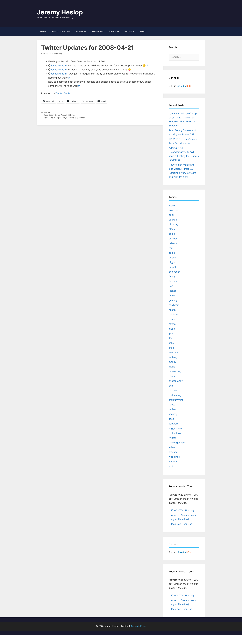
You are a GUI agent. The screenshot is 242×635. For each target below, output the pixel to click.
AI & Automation (61, 31)
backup (173, 219)
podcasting (175, 395)
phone (172, 376)
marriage (174, 352)
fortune (173, 281)
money (172, 361)
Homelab (81, 31)
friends (172, 290)
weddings (174, 456)
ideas (172, 328)
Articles (114, 31)
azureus (173, 210)
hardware (174, 305)
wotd (171, 466)
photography (176, 381)
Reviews (129, 31)
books (172, 233)
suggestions (175, 428)
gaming (173, 300)
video (172, 447)
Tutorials (98, 31)
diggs (172, 262)
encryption (174, 271)
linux (171, 347)
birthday (173, 224)
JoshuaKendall (59, 65)
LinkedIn (181, 86)
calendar (173, 243)
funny (172, 295)
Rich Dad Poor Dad (181, 524)
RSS (188, 86)
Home (43, 31)
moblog (173, 357)
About (143, 31)
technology (175, 433)
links (171, 343)
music (172, 366)
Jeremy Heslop (60, 12)
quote (172, 404)
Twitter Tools (62, 93)
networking (175, 371)
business (174, 238)
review (172, 409)
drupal (172, 267)
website (173, 452)
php (171, 385)
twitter (47, 112)
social (172, 418)
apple (172, 205)
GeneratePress (138, 626)
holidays (173, 314)
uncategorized (177, 442)
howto (172, 324)
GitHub (172, 86)
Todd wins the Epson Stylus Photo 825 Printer (64, 118)
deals (172, 252)
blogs (172, 229)
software (174, 423)
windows (174, 461)
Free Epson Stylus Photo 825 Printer (60, 115)
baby (171, 214)
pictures (173, 390)
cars (171, 248)
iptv (171, 333)
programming (176, 399)
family (172, 276)
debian (172, 257)
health (172, 309)
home (172, 319)
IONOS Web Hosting (182, 510)
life (170, 338)
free (171, 286)
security (173, 414)
